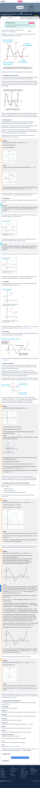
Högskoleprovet (23, 777)
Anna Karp (10, 15)
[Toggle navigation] (38, 1)
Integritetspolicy (3, 774)
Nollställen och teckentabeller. (25, 328)
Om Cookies (2, 775)
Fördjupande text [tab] (10, 17)
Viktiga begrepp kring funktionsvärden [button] (11, 700)
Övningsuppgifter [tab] (30, 18)
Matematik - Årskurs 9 (24, 774)
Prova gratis (20, 1)
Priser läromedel (13, 775)
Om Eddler (2, 768)
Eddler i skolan (13, 770)
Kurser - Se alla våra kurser (14, 768)
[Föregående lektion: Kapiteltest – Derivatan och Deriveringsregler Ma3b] (17, 13)
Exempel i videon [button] (6, 754)
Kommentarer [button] (6, 760)
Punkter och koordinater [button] (8, 363)
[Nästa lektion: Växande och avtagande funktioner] (18, 13)
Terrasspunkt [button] (6, 281)
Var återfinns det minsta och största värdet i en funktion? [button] (16, 483)
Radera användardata (4, 777)
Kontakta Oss (3, 770)
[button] (20, 75)
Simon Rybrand (6, 15)
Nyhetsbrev (12, 774)
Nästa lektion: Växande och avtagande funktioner (20, 757)
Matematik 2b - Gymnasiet (24, 771)
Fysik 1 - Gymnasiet (23, 775)
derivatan (8, 31)
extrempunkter (5, 360)
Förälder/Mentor (13, 771)
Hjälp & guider (3, 771)
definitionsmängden (11, 34)
